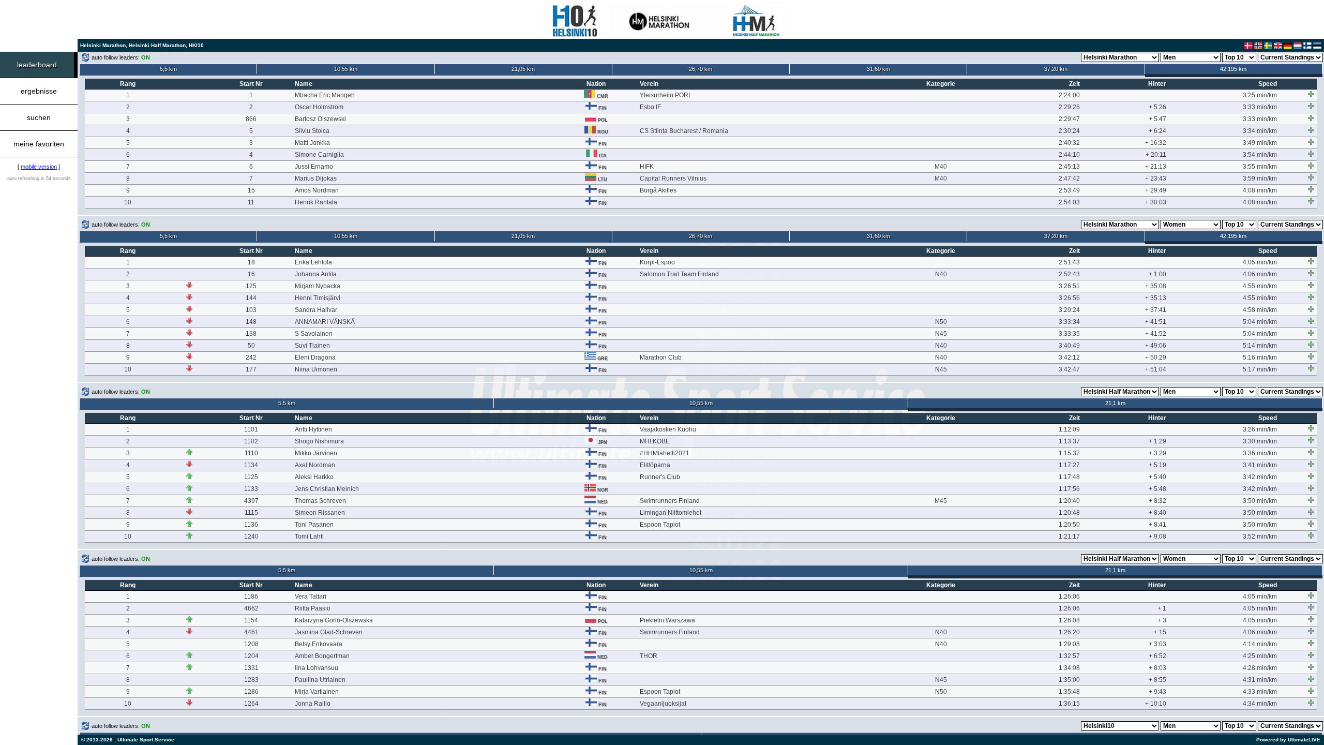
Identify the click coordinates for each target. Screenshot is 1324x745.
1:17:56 (1069, 489)
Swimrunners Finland (670, 500)
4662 (251, 608)
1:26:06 (1069, 596)
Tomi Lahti (309, 536)
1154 (251, 620)
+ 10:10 (1155, 703)
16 (251, 274)
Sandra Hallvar (316, 310)
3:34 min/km (1260, 131)
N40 (941, 274)
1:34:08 (1069, 668)
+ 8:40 (1157, 512)
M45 (941, 500)
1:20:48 (1069, 512)
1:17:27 (1069, 465)
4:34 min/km (1260, 703)
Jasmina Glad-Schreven (329, 632)
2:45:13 (1069, 166)
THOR (648, 656)
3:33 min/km (1260, 107)
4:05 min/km (1260, 262)
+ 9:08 (1157, 536)
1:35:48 (1069, 691)
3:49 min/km (1260, 142)
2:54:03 (1069, 202)
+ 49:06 (1155, 345)
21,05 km (523, 69)
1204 (251, 656)
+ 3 (1161, 620)
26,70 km (700, 69)
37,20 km (1055, 69)
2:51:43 (1069, 262)
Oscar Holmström (319, 107)
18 (251, 262)
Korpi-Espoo (657, 262)
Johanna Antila (316, 274)
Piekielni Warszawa (667, 620)
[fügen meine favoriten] (1311, 94)
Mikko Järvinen (316, 453)
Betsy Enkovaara (318, 644)
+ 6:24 (1157, 131)
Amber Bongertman (322, 656)
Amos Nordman (317, 190)
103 (251, 310)
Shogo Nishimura (319, 441)
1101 (251, 429)
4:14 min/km (1260, 644)
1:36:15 (1069, 703)
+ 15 (1160, 632)
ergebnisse (39, 91)
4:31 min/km (1260, 679)
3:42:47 (1069, 369)
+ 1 (1161, 608)
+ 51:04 (1155, 369)
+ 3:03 (1157, 644)
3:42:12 (1069, 357)
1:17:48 (1069, 477)
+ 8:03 (1157, 668)
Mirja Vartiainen (317, 691)
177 (251, 369)
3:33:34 (1069, 321)
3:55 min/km (1260, 166)
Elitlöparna (655, 465)
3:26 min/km (1260, 429)
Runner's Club (660, 477)
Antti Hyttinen (313, 429)
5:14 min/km (1260, 345)
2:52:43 (1069, 274)
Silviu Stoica (312, 131)
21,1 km (1115, 403)
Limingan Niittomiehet (670, 512)
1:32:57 (1069, 656)
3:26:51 (1069, 286)
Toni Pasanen (314, 524)
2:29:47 (1069, 119)
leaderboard (37, 65)
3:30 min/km (1260, 441)
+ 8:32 (1157, 500)
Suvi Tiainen (312, 345)
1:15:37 (1069, 453)
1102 (251, 441)
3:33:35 (1069, 333)
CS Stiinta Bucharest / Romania (684, 131)
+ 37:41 (1155, 310)
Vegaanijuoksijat (663, 703)
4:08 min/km (1260, 190)
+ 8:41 (1157, 524)
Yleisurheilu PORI (665, 95)
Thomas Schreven (320, 500)
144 (251, 298)
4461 (251, 632)
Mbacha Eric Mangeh (325, 95)
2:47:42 (1069, 178)
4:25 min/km (1260, 656)
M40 (941, 166)
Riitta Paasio (312, 608)
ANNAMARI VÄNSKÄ (325, 321)
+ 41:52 (1155, 333)
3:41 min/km (1260, 465)
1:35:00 (1069, 679)
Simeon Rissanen (320, 512)
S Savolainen (314, 333)
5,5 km (168, 69)
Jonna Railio (312, 703)
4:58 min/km (1260, 310)
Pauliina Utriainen (320, 679)
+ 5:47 (1157, 119)
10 (127, 202)
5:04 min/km (1260, 321)
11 (251, 202)
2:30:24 (1069, 131)
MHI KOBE (655, 441)
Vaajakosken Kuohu (668, 429)
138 (251, 333)
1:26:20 (1069, 632)
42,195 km (1233, 69)
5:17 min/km (1260, 369)
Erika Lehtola (313, 262)
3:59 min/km (1260, 178)
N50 (941, 321)
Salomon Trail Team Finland (679, 274)
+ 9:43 (1157, 691)
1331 (251, 668)
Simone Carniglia (319, 154)
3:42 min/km (1260, 477)
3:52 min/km (1260, 536)
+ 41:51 (1155, 321)
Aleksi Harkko (314, 477)
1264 (251, 703)
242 (251, 357)
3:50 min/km (1260, 500)
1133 (251, 489)
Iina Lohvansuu (316, 668)
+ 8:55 (1157, 679)
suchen (39, 117)
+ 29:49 (1155, 190)
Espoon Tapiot (660, 524)
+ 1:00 (1157, 274)
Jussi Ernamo (314, 166)
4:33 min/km (1260, 691)
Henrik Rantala (316, 202)
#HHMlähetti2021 (664, 453)
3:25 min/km (1260, 95)
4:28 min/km (1260, 668)
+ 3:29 (1157, 453)
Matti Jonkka (312, 142)
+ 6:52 (1157, 656)
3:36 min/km (1260, 453)
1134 (251, 465)
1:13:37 (1069, 441)
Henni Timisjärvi (317, 298)
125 (251, 286)
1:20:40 (1069, 500)
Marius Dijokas (316, 178)
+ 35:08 (1155, 286)
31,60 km (878, 69)
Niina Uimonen (316, 369)
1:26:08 (1069, 620)
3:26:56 (1069, 298)
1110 (251, 453)
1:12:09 (1069, 429)
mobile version (39, 166)
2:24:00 (1069, 95)
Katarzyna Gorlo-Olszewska (334, 620)
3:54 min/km (1260, 154)
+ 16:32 (1155, 142)
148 (251, 321)
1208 (251, 644)
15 (251, 190)
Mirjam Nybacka (317, 286)
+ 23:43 (1155, 178)
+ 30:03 (1155, 202)
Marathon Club (661, 357)
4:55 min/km (1260, 286)
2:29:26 (1069, 107)
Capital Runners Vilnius (673, 178)
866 (251, 119)
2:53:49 (1069, 190)
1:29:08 (1069, 644)
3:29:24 (1069, 310)
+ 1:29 (1157, 441)
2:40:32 (1069, 142)
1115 (251, 512)
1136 (251, 524)
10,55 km (345, 69)
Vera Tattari (310, 596)
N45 (941, 333)
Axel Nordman (315, 465)
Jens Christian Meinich (327, 489)
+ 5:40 (1157, 477)
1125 (251, 477)
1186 (251, 596)
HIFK (647, 166)
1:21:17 (1069, 536)
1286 (251, 691)
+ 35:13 (1155, 298)
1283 (251, 679)
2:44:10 (1069, 154)
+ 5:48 (1157, 489)
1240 (251, 536)
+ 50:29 (1155, 357)
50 (251, 345)
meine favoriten (38, 144)
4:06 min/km (1260, 274)
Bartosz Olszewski (320, 119)
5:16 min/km (1260, 357)
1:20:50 (1069, 524)
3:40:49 (1069, 345)
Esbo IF (650, 107)
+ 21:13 (1155, 166)
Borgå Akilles (658, 190)
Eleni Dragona (315, 357)
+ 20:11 (1156, 154)
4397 (251, 500)
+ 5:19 (1157, 465)
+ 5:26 (1157, 107)
